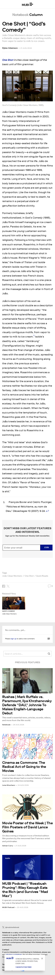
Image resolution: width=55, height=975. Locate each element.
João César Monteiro (12, 576)
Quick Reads (42, 576)
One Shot (29, 576)
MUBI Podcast (8, 907)
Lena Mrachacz (8, 785)
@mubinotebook (12, 927)
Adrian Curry (7, 846)
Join (46, 547)
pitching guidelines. (14, 954)
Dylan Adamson (10, 48)
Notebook (6, 725)
